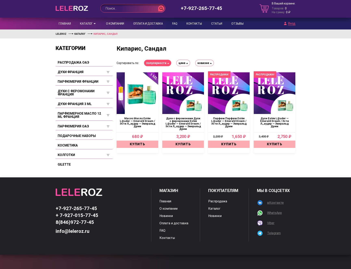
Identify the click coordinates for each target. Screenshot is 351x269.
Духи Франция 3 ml (75, 104)
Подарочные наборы (77, 136)
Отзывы (237, 23)
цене (182, 63)
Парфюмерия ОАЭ (73, 126)
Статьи (216, 23)
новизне (203, 63)
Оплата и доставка (148, 23)
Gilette (64, 164)
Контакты (194, 23)
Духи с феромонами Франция (76, 93)
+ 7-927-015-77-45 (77, 215)
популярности (156, 63)
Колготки (66, 155)
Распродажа (217, 201)
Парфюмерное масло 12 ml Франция (79, 115)
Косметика (68, 145)
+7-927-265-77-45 (201, 8)
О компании (115, 23)
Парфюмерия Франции (78, 81)
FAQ (174, 23)
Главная (65, 23)
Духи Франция (70, 72)
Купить (137, 144)
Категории (71, 48)
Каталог (86, 23)
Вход (291, 23)
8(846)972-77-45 (75, 222)
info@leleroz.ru (72, 231)
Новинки (166, 216)
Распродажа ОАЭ (73, 62)
